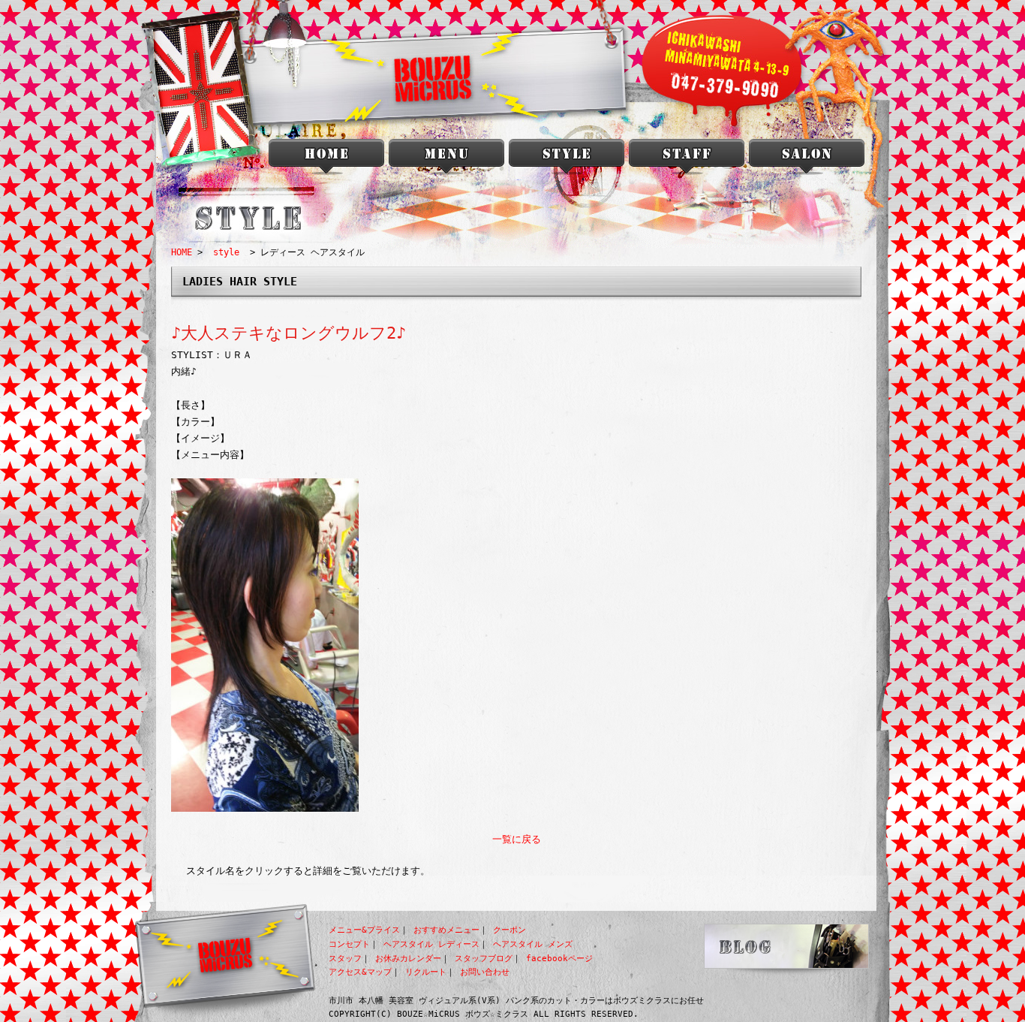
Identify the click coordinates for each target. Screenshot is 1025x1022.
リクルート (425, 972)
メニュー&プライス (364, 930)
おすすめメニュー (446, 930)
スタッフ (345, 958)
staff (687, 159)
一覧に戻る (516, 839)
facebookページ (559, 958)
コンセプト (349, 944)
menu (446, 159)
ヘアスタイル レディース (431, 944)
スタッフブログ (483, 958)
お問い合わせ (484, 972)
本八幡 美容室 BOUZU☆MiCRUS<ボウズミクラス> (326, 159)
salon (807, 159)
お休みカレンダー (408, 958)
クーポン (509, 930)
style (566, 159)
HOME (181, 252)
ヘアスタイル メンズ (533, 944)
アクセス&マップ (360, 972)
